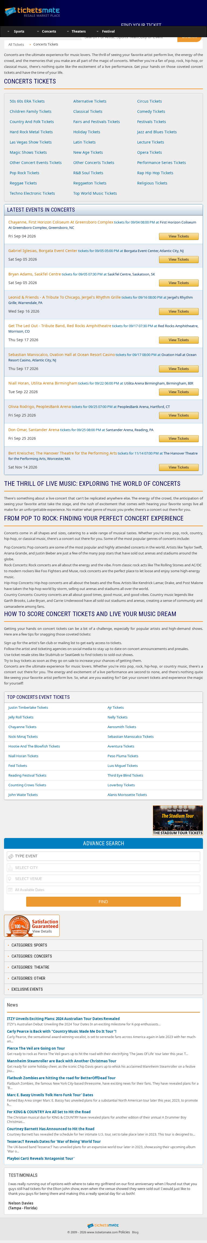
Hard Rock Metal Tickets (31, 131)
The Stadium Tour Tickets (177, 832)
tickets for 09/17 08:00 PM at (102, 357)
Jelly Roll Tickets (20, 717)
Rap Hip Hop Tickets (155, 172)
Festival (108, 31)
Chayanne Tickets (22, 726)
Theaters (79, 31)
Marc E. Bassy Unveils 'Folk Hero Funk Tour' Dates (50, 1095)
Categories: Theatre (30, 967)
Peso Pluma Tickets (123, 755)
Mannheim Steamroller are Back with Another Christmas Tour (61, 1061)
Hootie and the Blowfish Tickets (34, 746)
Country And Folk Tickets (32, 121)
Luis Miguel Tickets (123, 765)
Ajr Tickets (116, 707)
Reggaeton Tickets (89, 183)
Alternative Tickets (89, 101)
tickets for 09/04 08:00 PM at (102, 224)
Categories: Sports (29, 945)
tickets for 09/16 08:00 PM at (100, 300)
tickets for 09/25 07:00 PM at (89, 406)
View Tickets (179, 236)
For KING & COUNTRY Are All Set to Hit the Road (49, 1112)
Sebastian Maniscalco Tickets (131, 736)
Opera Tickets (149, 152)
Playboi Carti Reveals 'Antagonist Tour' (40, 1158)
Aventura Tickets (121, 746)
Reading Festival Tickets (27, 775)
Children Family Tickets (30, 111)
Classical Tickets (87, 111)
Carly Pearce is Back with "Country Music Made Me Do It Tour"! (61, 1031)
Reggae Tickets (23, 183)
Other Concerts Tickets (93, 162)
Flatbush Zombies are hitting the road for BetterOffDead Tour (61, 1078)
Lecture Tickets (150, 142)
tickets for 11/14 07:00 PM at (103, 456)
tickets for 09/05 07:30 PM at (81, 274)
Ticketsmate (39, 11)
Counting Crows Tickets (27, 785)
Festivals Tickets (151, 121)
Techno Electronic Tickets (32, 193)
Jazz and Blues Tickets (157, 131)
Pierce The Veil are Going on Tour (36, 1048)
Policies (124, 1232)
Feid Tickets (17, 765)
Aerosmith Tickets (122, 726)
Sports (19, 31)
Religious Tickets (152, 183)
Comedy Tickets (151, 111)
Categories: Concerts (32, 956)
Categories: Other (28, 978)
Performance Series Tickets (161, 162)
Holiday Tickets (86, 131)
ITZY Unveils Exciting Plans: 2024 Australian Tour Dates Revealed (63, 1019)
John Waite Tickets (23, 794)
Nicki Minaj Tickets (23, 736)
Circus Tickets (149, 101)
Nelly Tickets (117, 717)
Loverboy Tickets (121, 785)
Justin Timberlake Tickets (28, 707)
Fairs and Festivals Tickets (96, 121)
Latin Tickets (84, 142)
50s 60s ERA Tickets (27, 101)
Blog (135, 1232)
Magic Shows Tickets (28, 152)
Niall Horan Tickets (23, 755)
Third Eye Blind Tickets (125, 775)
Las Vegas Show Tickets (31, 142)
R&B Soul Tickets (88, 172)
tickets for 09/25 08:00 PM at (80, 429)
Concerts (49, 31)
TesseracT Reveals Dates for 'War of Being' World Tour (54, 1141)
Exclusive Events (27, 989)
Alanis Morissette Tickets (127, 794)
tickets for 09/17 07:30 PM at (103, 328)
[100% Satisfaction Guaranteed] (32, 926)
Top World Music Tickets (95, 193)
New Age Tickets (88, 152)
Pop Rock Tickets (24, 172)
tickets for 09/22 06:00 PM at (100, 383)
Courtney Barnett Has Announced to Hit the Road (50, 1129)
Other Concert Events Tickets (36, 162)
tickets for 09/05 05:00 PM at (96, 250)
